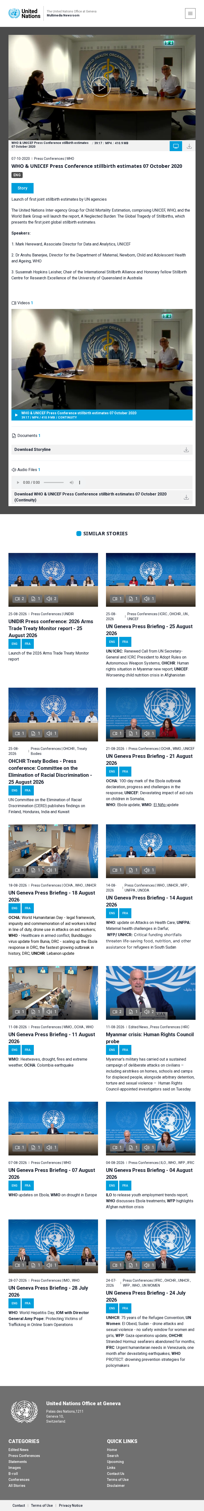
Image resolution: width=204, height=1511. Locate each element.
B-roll (13, 1474)
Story (22, 188)
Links (111, 1468)
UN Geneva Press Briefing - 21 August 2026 (149, 759)
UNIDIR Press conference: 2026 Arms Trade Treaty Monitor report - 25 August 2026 (50, 628)
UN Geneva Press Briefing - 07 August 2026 (51, 1173)
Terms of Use (118, 1480)
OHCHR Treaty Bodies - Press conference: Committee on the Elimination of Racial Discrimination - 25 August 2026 (50, 771)
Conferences (19, 1480)
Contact (18, 1506)
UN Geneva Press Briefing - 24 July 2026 (146, 1296)
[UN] (24, 13)
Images (14, 1468)
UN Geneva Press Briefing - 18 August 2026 (51, 896)
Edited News (18, 1450)
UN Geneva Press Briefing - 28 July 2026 (48, 1291)
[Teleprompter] (176, 146)
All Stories (16, 1486)
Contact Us (115, 1474)
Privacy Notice (71, 1506)
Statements (17, 1462)
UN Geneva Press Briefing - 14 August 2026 (149, 901)
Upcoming (115, 1462)
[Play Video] (102, 87)
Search (113, 1456)
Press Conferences (24, 1456)
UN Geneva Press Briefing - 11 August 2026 (51, 1037)
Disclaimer (116, 1486)
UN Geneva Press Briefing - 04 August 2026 (149, 1173)
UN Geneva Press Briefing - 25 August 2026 (149, 629)
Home (112, 1450)
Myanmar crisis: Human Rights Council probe (150, 1037)
